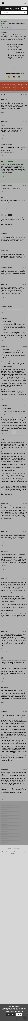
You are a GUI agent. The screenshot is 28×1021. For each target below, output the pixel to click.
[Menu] (2, 3)
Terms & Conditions (6, 852)
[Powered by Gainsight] (14, 849)
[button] (2, 9)
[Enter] (2, 12)
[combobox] (14, 12)
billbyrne (5, 32)
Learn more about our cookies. (15, 1011)
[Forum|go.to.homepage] (11, 9)
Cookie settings (16, 852)
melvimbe (5, 503)
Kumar (5, 233)
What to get (5, 17)
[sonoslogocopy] (14, 3)
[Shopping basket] (25, 3)
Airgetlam (5, 99)
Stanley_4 (5, 250)
